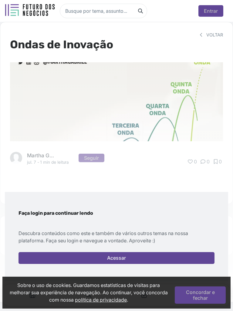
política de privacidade (101, 300)
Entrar (211, 11)
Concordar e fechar (200, 295)
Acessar (116, 258)
